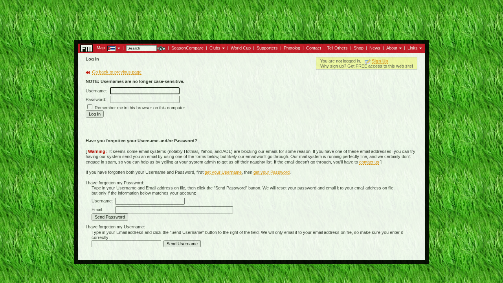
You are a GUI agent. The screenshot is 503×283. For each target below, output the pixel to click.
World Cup (241, 48)
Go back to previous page (116, 72)
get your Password (271, 172)
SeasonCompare (187, 48)
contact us (369, 162)
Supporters (267, 48)
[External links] (420, 47)
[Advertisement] (251, 17)
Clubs (214, 48)
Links (413, 48)
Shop (358, 48)
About (391, 48)
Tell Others (337, 48)
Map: (101, 47)
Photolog (292, 48)
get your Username (223, 172)
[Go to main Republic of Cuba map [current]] (106, 47)
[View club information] (222, 47)
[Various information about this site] (399, 47)
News (374, 48)
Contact (313, 48)
